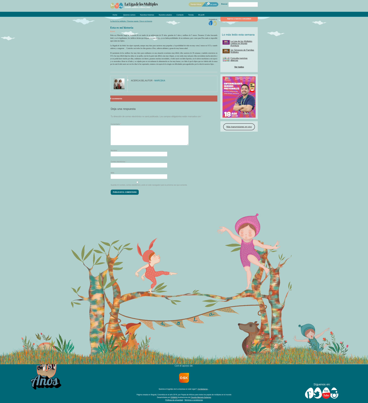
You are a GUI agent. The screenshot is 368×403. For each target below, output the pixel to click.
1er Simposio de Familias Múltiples (242, 51)
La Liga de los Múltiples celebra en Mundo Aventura (241, 43)
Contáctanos (203, 389)
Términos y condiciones (193, 400)
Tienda (191, 15)
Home (115, 15)
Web (112, 172)
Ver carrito (212, 4)
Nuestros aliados (165, 15)
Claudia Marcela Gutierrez (201, 397)
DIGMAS (174, 397)
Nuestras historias (147, 15)
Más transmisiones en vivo (239, 126)
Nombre (114, 150)
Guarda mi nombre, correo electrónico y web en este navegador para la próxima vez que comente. (149, 185)
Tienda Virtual (195, 4)
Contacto (180, 15)
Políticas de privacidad (174, 400)
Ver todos (239, 67)
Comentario (116, 124)
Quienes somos (129, 15)
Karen (112, 31)
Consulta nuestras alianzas (239, 59)
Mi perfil (201, 15)
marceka (159, 80)
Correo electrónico (118, 161)
